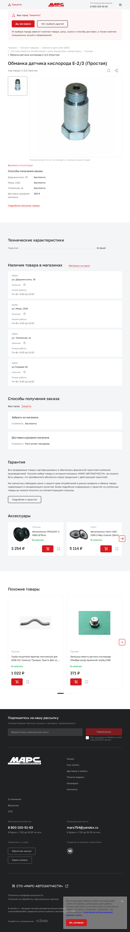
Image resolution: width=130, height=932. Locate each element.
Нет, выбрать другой (52, 23)
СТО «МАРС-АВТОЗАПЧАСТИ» (39, 886)
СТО (10, 811)
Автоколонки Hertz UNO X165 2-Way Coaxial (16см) (105, 533)
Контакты (72, 789)
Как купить (73, 764)
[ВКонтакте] (105, 74)
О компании (14, 799)
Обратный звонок (22, 851)
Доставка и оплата (77, 771)
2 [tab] (65, 693)
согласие (99, 737)
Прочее (15, 651)
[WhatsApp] (115, 74)
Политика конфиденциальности (25, 895)
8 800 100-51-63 (99, 6)
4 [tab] (69, 693)
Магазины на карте (79, 265)
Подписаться (104, 731)
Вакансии (13, 805)
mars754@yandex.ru (82, 827)
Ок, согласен (76, 922)
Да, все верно (23, 23)
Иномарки (72, 783)
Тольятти (26, 406)
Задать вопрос (20, 860)
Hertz (93, 527)
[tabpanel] (35, 642)
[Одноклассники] (110, 74)
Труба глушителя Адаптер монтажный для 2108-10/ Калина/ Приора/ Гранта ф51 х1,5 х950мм (35, 658)
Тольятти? (34, 15)
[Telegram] (100, 74)
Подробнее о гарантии (24, 499)
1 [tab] (60, 693)
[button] (122, 538)
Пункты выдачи (75, 777)
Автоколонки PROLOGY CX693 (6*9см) (46, 533)
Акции (70, 758)
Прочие (36, 527)
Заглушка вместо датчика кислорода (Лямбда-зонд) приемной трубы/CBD (90, 658)
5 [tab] (72, 693)
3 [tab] (67, 693)
